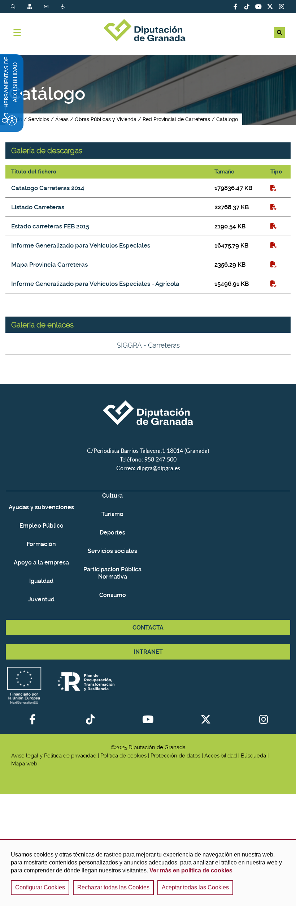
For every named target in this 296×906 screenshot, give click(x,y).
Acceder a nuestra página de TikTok (247, 6)
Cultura (112, 495)
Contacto (47, 6)
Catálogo (227, 119)
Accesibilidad (63, 6)
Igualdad (41, 580)
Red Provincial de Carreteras (176, 119)
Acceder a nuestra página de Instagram (281, 6)
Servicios (38, 119)
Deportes (112, 532)
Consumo (112, 595)
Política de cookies (123, 755)
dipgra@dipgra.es (158, 468)
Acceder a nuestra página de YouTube (258, 6)
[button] (279, 32)
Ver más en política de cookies (190, 870)
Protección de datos (175, 755)
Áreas (62, 119)
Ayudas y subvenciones (41, 507)
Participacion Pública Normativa (112, 573)
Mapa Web (30, 6)
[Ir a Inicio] (148, 31)
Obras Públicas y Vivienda (105, 119)
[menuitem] (19, 6)
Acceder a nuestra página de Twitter (270, 6)
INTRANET (148, 651)
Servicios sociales (112, 551)
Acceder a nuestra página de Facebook (235, 6)
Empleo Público (41, 525)
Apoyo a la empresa (41, 562)
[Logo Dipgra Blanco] (148, 442)
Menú (17, 32)
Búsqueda (14, 6)
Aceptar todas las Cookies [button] (195, 887)
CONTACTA (148, 627)
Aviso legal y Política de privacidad (53, 755)
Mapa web (24, 763)
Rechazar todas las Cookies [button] (113, 887)
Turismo (112, 514)
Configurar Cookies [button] (40, 887)
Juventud (41, 599)
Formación (41, 544)
